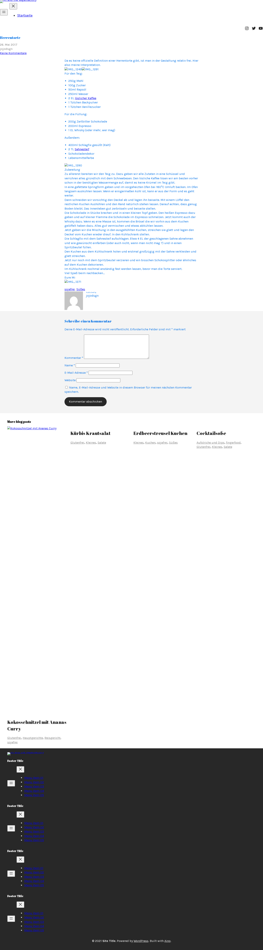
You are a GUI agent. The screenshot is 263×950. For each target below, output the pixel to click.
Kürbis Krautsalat (90, 433)
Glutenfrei (14, 738)
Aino (167, 941)
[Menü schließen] (13, 6)
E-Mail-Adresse (76, 372)
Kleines (91, 442)
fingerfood (233, 442)
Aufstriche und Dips (210, 442)
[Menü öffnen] (4, 12)
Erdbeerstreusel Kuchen (160, 433)
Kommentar (73, 358)
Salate (102, 442)
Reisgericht (52, 738)
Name (69, 365)
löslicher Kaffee (85, 98)
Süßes (80, 289)
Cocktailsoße (211, 433)
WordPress (141, 941)
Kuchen (150, 442)
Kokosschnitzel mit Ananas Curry (36, 725)
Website (70, 380)
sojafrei (69, 289)
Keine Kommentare (13, 53)
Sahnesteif (82, 149)
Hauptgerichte (33, 738)
